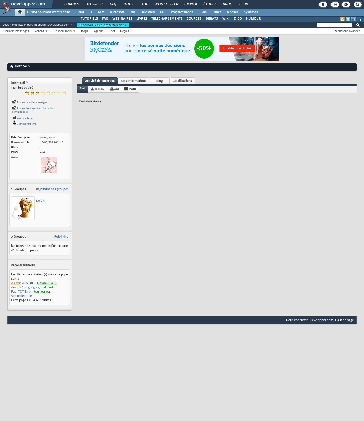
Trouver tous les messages (31, 102)
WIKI (226, 19)
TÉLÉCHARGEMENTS (167, 19)
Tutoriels (94, 4)
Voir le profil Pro (26, 124)
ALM (101, 12)
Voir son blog (24, 118)
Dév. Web (148, 12)
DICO (238, 19)
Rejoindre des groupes (52, 189)
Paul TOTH (18, 291)
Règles (124, 31)
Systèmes (251, 12)
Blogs (128, 4)
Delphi (40, 200)
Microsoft (117, 12)
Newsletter (166, 4)
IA (90, 12)
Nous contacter (297, 320)
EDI (162, 12)
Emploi (190, 4)
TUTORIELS (89, 19)
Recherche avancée (347, 31)
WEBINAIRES (122, 19)
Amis (116, 89)
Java (132, 12)
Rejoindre (61, 237)
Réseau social (63, 31)
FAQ (112, 4)
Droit (227, 4)
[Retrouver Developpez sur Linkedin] (359, 19)
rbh (30, 291)
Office (217, 12)
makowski (48, 287)
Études (210, 4)
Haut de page (344, 320)
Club (243, 4)
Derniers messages (16, 31)
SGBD (203, 12)
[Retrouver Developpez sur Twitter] (348, 19)
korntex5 (99, 89)
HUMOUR (253, 19)
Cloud (79, 12)
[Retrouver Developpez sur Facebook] (353, 19)
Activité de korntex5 (100, 81)
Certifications (182, 81)
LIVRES (141, 19)
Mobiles (232, 12)
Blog (159, 81)
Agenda (98, 31)
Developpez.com (321, 320)
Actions (39, 31)
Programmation (182, 12)
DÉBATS (212, 19)
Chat (144, 4)
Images (132, 89)
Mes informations (133, 81)
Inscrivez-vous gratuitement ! (103, 24)
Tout (82, 88)
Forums (71, 4)
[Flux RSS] (342, 19)
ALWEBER (28, 283)
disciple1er (18, 287)
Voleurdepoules (22, 296)
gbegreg (33, 287)
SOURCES (194, 19)
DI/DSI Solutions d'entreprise (48, 12)
